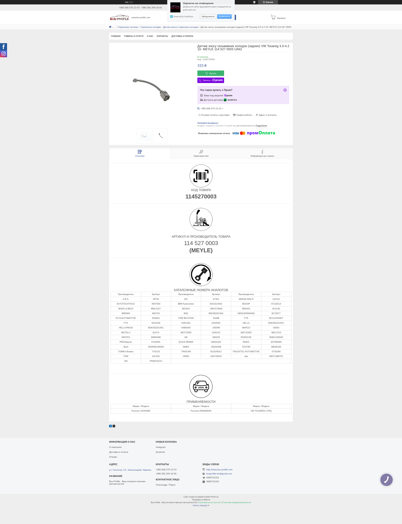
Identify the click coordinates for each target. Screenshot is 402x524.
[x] (114, 426)
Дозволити (224, 16)
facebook (160, 452)
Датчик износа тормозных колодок (180, 27)
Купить (212, 73)
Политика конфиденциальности (237, 502)
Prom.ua (214, 497)
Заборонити (208, 16)
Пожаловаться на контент (209, 502)
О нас (150, 36)
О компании (115, 447)
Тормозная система (128, 27)
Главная (115, 36)
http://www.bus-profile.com (219, 469)
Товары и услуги (133, 36)
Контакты (162, 36)
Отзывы (113, 457)
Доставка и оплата (182, 36)
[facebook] (110, 426)
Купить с (207, 80)
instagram (161, 447)
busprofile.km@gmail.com (219, 474)
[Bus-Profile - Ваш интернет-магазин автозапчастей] (119, 17)
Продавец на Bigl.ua (201, 500)
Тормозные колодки (150, 27)
